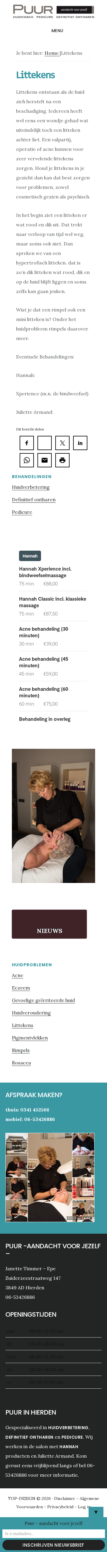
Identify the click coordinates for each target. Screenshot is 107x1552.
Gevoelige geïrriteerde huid (43, 1000)
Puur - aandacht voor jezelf (54, 1523)
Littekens (22, 1025)
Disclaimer (65, 1498)
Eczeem (21, 988)
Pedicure (22, 512)
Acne (17, 975)
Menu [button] (57, 31)
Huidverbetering (31, 487)
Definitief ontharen (34, 499)
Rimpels (21, 1050)
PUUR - (53, 13)
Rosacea (21, 1063)
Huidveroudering (31, 1013)
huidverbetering (68, 1428)
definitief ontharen (29, 1437)
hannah (68, 1447)
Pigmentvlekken (30, 1038)
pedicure (72, 1437)
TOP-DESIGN (22, 1498)
